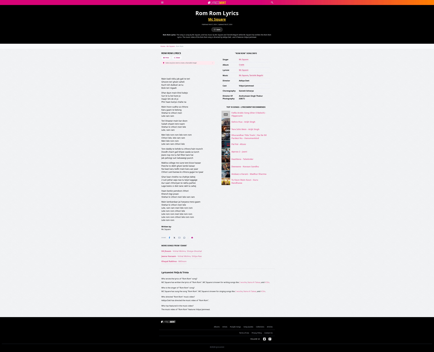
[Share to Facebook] (169, 238)
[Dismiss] (212, 63)
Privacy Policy (257, 333)
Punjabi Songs (235, 327)
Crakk (241, 64)
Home (162, 46)
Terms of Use (244, 333)
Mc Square (217, 19)
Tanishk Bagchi (256, 75)
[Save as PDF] (192, 238)
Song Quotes (248, 327)
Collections (260, 327)
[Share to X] (174, 238)
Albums (217, 327)
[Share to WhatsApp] (184, 238)
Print (167, 58)
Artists (224, 327)
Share (178, 58)
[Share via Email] (179, 238)
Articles (270, 327)
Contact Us (268, 333)
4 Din (267, 282)
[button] (162, 2)
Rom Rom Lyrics (171, 53)
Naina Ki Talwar (254, 282)
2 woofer (243, 282)
